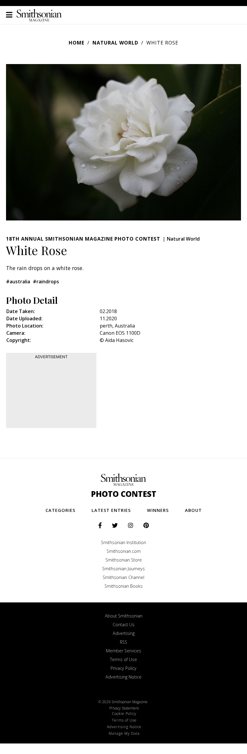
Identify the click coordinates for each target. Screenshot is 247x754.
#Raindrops (46, 281)
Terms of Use (123, 659)
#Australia (18, 281)
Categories (60, 510)
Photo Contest (123, 494)
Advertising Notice (123, 677)
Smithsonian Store (123, 560)
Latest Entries (111, 510)
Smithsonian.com (124, 551)
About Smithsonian (123, 616)
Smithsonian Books (124, 586)
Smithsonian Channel (123, 577)
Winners (158, 510)
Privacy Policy (123, 668)
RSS (123, 642)
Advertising (124, 633)
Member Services (123, 651)
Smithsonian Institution (123, 542)
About (193, 510)
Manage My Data (124, 733)
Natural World (115, 42)
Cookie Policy (124, 713)
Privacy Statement (124, 708)
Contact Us (124, 624)
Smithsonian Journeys (123, 568)
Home (76, 42)
